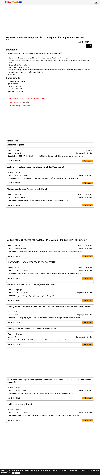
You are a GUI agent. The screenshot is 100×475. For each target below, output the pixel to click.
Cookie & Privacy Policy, (77, 470)
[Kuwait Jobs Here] (14, 3)
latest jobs (25, 102)
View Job (87, 161)
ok (13, 473)
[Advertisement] (50, 21)
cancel (17, 473)
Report (89, 46)
